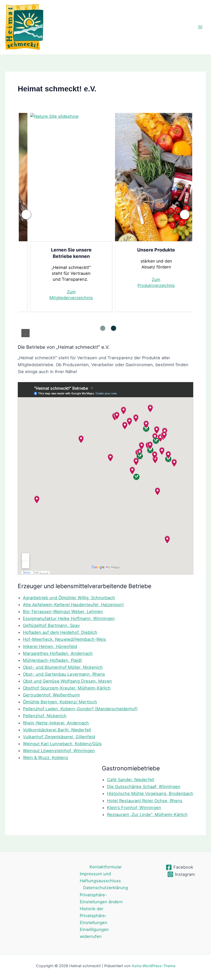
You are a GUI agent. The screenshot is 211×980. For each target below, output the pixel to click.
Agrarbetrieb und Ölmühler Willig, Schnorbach (69, 597)
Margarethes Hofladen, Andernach (58, 653)
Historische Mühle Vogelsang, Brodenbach (150, 793)
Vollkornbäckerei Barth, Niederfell (57, 729)
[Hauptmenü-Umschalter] (200, 27)
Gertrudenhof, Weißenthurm (51, 694)
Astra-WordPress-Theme (153, 966)
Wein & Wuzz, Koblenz (45, 757)
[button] (25, 333)
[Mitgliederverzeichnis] (71, 177)
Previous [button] (26, 214)
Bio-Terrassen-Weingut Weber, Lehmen (63, 611)
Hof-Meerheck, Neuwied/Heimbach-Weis (64, 639)
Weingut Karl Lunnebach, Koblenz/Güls (62, 743)
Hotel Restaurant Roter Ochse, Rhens (144, 800)
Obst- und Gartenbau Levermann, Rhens (64, 674)
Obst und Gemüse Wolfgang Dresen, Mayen (67, 681)
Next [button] (185, 214)
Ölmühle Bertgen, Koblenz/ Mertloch (60, 701)
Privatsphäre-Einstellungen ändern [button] (101, 898)
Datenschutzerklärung (105, 887)
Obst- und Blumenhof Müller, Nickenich (63, 667)
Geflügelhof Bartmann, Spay (51, 625)
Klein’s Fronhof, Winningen (134, 807)
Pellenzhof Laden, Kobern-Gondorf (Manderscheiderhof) (80, 708)
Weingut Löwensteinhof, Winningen (59, 750)
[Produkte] (156, 177)
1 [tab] (102, 328)
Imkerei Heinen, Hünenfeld (50, 646)
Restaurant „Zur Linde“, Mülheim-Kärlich (147, 814)
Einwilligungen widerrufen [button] (94, 933)
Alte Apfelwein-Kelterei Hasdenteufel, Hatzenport (73, 604)
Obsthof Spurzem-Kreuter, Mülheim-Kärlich (67, 688)
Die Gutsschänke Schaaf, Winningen (143, 786)
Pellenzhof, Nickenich (44, 715)
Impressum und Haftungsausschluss (100, 877)
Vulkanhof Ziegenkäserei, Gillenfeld (59, 736)
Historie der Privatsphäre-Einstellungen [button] (93, 915)
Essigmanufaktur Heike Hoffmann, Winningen (69, 618)
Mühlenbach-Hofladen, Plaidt (52, 660)
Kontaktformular (106, 866)
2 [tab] (113, 328)
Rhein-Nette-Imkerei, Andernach (56, 722)
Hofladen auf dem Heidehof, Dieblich (60, 632)
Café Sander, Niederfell (130, 779)
